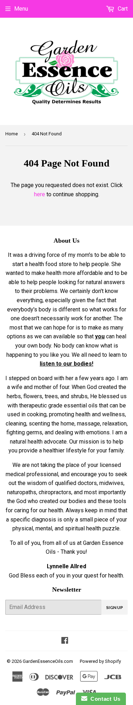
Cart (122, 8)
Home (11, 133)
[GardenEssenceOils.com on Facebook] (64, 641)
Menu (21, 8)
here (39, 194)
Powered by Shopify (100, 661)
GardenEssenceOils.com (48, 661)
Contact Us (104, 699)
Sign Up (114, 607)
